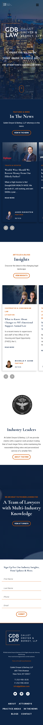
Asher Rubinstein (24, 212)
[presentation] (6, 228)
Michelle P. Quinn (24, 361)
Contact (26, 714)
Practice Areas (12, 709)
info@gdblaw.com (22, 686)
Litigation (10, 315)
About (12, 704)
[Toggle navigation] (37, 5)
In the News (31, 709)
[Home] (8, 5)
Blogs (14, 714)
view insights (21, 275)
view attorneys (21, 523)
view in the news (21, 133)
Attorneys (25, 704)
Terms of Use (16, 661)
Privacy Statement (26, 661)
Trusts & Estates (13, 165)
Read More (10, 198)
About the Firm (21, 457)
